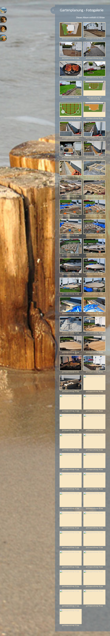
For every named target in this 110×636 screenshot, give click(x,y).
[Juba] (3, 38)
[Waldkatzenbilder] (3, 28)
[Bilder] (3, 10)
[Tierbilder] (3, 19)
